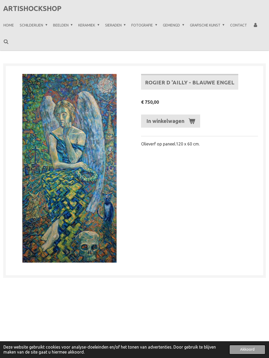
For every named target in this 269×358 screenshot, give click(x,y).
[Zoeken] (6, 42)
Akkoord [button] (247, 349)
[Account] (255, 25)
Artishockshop (32, 8)
